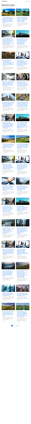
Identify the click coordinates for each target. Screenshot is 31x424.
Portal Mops (4, 1)
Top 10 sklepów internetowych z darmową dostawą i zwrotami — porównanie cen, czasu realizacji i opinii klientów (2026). (8, 146)
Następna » (17, 325)
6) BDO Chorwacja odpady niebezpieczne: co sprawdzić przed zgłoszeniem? (8, 294)
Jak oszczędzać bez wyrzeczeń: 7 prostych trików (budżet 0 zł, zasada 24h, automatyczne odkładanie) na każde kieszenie (22, 208)
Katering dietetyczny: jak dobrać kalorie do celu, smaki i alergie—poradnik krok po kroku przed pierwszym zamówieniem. (22, 188)
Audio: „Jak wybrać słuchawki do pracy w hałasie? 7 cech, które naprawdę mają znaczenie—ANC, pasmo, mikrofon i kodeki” (8, 313)
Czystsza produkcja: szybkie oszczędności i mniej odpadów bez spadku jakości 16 (22, 294)
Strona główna (27, 1)
